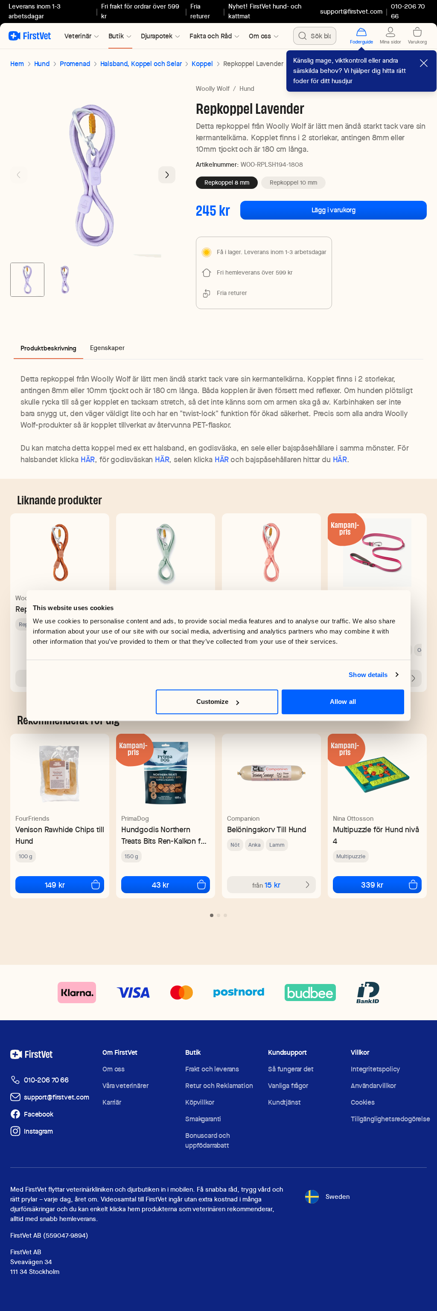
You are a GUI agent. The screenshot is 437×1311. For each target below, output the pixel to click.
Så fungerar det (291, 1069)
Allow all (343, 701)
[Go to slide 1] (27, 280)
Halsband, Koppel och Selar (141, 63)
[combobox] (314, 36)
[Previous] (18, 174)
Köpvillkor (199, 1102)
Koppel (202, 63)
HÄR (88, 459)
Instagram (38, 1131)
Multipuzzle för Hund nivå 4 (376, 835)
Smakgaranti (203, 1118)
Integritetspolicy (375, 1069)
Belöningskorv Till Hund (266, 829)
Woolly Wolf (213, 88)
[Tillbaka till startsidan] (30, 36)
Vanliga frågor (288, 1085)
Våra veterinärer (125, 1085)
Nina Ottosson (353, 818)
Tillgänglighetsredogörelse (390, 1118)
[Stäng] (423, 63)
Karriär (111, 1102)
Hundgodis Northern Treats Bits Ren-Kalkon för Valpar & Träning (164, 835)
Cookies (363, 1102)
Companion (243, 818)
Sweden (338, 1196)
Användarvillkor (373, 1085)
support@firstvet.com (351, 11)
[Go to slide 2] (65, 280)
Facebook (38, 1114)
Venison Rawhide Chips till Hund (59, 835)
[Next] (166, 174)
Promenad (75, 63)
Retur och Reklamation (219, 1085)
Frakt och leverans (212, 1069)
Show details (368, 674)
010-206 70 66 (46, 1080)
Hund (42, 63)
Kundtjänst (284, 1102)
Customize (212, 701)
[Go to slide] (211, 915)
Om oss (113, 1069)
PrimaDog (135, 818)
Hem (17, 63)
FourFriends (32, 818)
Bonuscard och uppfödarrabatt (207, 1140)
